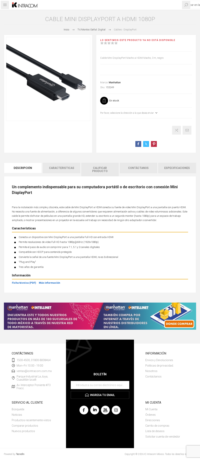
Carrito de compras (157, 425)
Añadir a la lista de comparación (176, 130)
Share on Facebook (138, 144)
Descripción (23, 168)
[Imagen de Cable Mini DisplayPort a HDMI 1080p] (48, 79)
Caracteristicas (61, 168)
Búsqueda (18, 409)
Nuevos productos (23, 431)
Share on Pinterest (154, 144)
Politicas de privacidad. (159, 365)
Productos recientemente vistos (31, 420)
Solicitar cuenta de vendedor (162, 436)
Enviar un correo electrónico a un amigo (187, 130)
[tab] (23, 169)
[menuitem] (166, 360)
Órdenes (150, 414)
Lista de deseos (154, 431)
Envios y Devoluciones (159, 360)
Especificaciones (177, 168)
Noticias (17, 414)
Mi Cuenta (151, 409)
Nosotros (151, 371)
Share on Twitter (146, 144)
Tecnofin (20, 454)
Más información (49, 282)
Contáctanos (138, 168)
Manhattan (115, 82)
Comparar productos (25, 425)
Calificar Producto (100, 169)
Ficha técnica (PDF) (24, 282)
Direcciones (152, 420)
